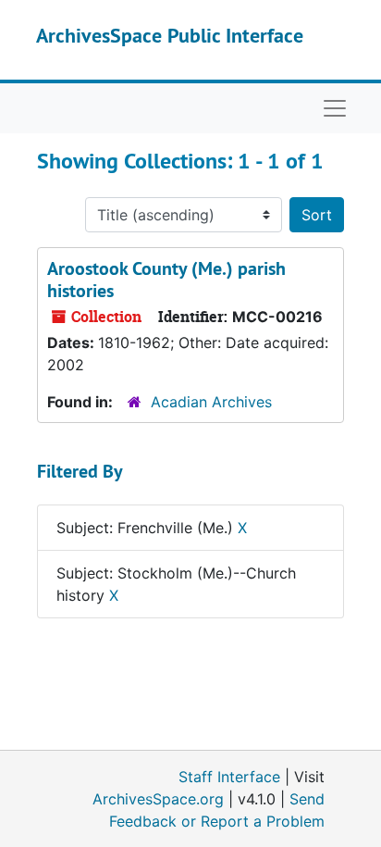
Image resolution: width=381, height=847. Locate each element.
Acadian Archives (211, 401)
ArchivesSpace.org (158, 799)
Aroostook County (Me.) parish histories (166, 279)
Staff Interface (229, 776)
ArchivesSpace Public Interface (169, 35)
